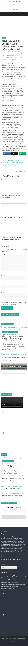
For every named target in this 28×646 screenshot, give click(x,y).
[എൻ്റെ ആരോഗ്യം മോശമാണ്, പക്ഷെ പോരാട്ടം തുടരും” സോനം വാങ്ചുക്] (14, 327)
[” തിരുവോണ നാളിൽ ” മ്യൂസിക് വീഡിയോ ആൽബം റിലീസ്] (14, 223)
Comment (4, 254)
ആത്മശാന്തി (4, 588)
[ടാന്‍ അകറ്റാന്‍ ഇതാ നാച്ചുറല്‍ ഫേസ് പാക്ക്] (12, 493)
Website (3, 292)
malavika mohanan (12, 55)
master (18, 55)
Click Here (5, 318)
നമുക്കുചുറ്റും (5, 332)
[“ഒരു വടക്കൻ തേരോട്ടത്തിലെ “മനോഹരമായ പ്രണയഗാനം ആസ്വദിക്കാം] (14, 179)
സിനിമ (4, 38)
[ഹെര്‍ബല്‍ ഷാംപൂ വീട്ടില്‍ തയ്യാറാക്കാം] (11, 486)
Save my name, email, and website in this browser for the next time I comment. (14, 303)
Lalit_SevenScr (5, 55)
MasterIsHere (5, 57)
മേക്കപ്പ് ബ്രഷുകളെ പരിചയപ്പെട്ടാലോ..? (9, 465)
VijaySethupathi (5, 59)
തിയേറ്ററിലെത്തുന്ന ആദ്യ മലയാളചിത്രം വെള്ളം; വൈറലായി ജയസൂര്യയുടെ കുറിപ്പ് (12, 163)
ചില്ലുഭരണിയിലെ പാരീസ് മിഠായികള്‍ (13, 364)
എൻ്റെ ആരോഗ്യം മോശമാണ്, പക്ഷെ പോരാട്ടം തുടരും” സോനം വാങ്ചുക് (13, 337)
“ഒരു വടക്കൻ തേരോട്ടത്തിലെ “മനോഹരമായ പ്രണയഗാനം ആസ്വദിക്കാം (11, 195)
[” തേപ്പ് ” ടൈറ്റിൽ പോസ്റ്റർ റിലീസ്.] (14, 203)
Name (3, 275)
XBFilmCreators (12, 59)
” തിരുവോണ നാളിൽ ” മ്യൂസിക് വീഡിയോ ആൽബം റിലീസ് (12, 238)
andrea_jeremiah (16, 53)
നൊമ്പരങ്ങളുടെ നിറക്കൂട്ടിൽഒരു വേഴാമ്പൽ (11, 4)
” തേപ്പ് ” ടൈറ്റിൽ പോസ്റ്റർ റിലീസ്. (12, 217)
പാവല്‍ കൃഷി (4, 580)
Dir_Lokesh (23, 53)
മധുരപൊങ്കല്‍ (21, 171)
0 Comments (21, 51)
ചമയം (4, 461)
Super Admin (13, 340)
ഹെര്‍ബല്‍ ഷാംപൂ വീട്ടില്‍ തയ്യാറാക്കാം (13, 487)
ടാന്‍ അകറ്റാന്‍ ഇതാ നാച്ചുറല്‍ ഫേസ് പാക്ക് (13, 494)
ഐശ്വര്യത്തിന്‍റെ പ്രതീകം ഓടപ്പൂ (12, 366)
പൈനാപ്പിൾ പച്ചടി (5, 582)
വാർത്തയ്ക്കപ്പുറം (13, 332)
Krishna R (14, 51)
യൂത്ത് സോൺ (10, 461)
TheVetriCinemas (18, 57)
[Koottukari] (2, 14)
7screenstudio (5, 53)
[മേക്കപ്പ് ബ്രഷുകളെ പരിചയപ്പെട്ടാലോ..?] (14, 458)
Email (2, 284)
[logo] (3, 534)
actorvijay (11, 53)
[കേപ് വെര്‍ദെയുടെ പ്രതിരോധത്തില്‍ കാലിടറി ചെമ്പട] (13, 354)
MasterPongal (11, 57)
